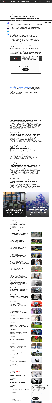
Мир (11, 20)
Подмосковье (22, 1)
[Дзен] (47, 22)
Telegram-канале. (33, 41)
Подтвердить (35, 398)
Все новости (13, 1)
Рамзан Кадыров (14, 20)
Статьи (17, 1)
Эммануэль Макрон (20, 20)
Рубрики (27, 1)
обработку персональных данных (37, 393)
